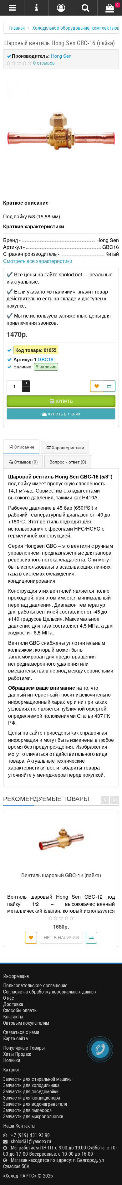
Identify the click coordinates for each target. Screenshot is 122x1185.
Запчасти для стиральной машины (38, 1079)
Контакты (13, 1016)
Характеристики (68, 447)
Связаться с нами (21, 1032)
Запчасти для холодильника (31, 1085)
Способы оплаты (20, 1010)
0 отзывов (44, 62)
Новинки (11, 1060)
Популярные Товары (24, 1048)
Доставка (13, 1004)
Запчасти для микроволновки (33, 1116)
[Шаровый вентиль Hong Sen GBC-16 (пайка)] (61, 131)
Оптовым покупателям (26, 1023)
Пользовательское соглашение (35, 985)
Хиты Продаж (17, 1054)
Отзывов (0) (26, 462)
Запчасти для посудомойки (30, 1091)
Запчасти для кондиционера (31, 1098)
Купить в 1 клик (63, 866)
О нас (8, 998)
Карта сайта (15, 1038)
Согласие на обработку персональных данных (50, 991)
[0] (109, 8)
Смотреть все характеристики (37, 261)
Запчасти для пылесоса (27, 1110)
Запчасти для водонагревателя (35, 1104)
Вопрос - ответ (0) (67, 462)
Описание (24, 447)
